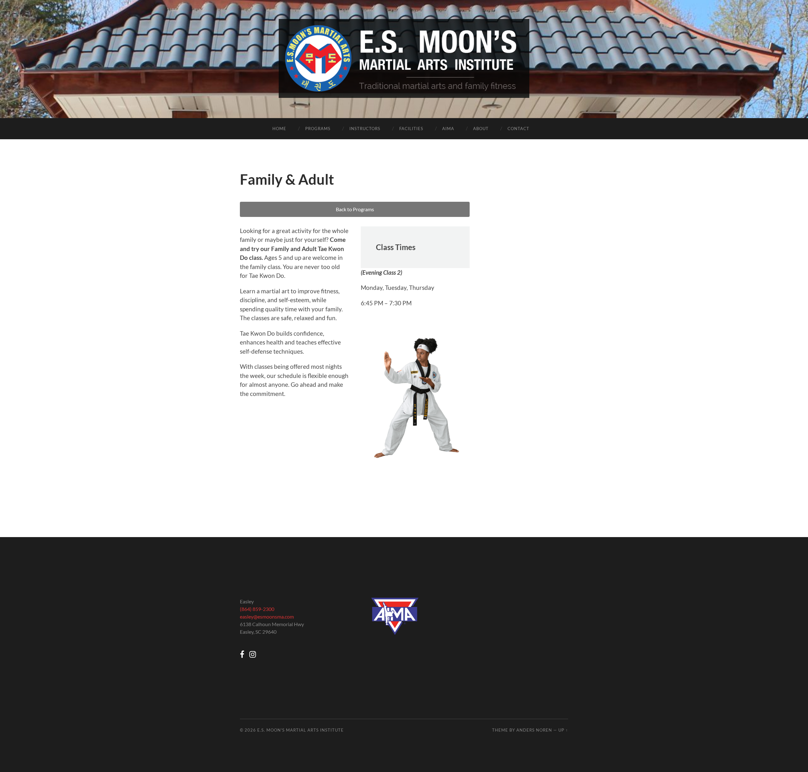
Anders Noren (534, 730)
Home (279, 128)
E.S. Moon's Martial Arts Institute (300, 730)
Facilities (411, 128)
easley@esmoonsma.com (267, 616)
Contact (518, 128)
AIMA (448, 128)
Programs (317, 128)
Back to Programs (355, 209)
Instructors (364, 128)
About (481, 128)
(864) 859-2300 (257, 609)
